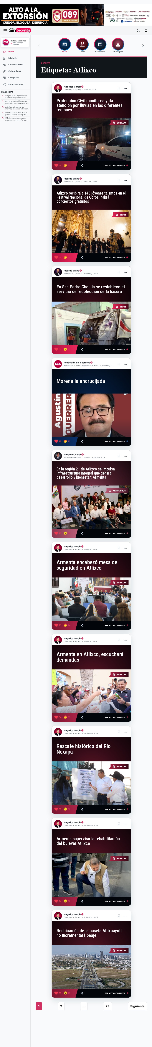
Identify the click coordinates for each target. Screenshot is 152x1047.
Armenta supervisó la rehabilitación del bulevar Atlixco (88, 841)
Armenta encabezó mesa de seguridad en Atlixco (87, 565)
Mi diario (12, 58)
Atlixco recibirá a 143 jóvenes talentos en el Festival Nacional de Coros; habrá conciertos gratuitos (91, 197)
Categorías (13, 77)
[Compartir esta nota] (82, 165)
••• (125, 88)
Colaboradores (15, 64)
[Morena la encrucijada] (91, 415)
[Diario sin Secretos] (20, 30)
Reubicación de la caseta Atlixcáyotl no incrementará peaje (89, 933)
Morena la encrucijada (81, 381)
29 (108, 1006)
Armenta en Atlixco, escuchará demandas (90, 657)
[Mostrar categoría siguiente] (142, 45)
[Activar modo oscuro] (138, 30)
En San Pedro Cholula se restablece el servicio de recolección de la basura (91, 289)
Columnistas (14, 71)
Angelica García (72, 86)
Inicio (11, 51)
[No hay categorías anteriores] (39, 45)
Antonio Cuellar (72, 454)
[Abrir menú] (5, 30)
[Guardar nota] (119, 88)
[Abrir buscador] (146, 30)
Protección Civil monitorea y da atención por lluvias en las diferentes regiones (90, 105)
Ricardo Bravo (71, 178)
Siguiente (137, 1006)
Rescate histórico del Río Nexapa (84, 749)
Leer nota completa (116, 165)
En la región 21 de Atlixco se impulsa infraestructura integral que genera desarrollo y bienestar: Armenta (86, 473)
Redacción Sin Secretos (77, 362)
